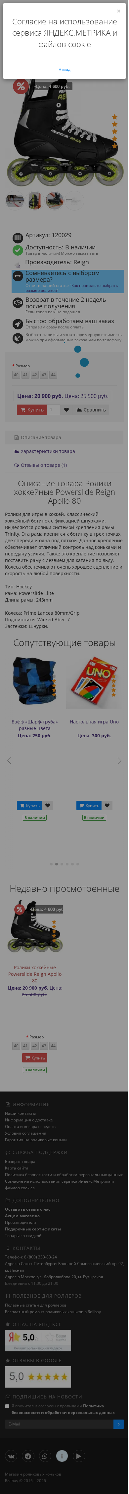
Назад (64, 69)
